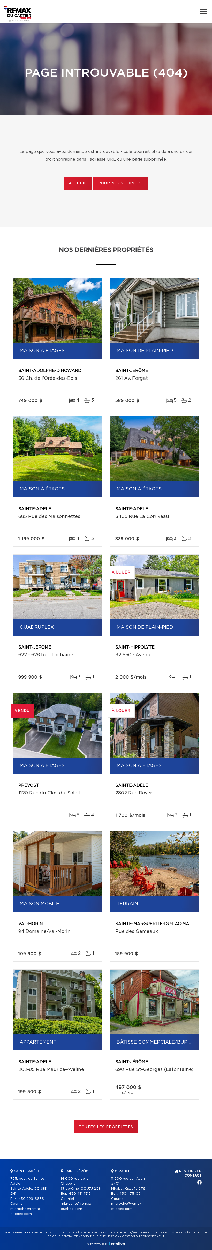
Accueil (78, 183)
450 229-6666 (31, 1199)
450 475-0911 (131, 1193)
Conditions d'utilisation (99, 1236)
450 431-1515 (80, 1193)
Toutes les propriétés (106, 1127)
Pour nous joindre (120, 183)
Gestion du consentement (143, 1236)
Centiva (117, 1243)
